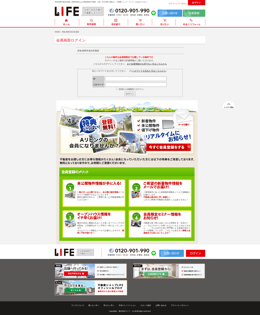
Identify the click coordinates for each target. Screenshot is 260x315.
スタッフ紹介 (145, 305)
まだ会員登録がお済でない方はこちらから (147, 64)
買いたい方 (140, 23)
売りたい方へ (109, 305)
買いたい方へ (93, 305)
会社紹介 (116, 23)
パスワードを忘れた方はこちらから (149, 71)
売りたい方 (164, 23)
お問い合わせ (161, 305)
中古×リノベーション (127, 305)
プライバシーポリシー (180, 305)
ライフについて (77, 305)
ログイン (130, 94)
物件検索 (91, 23)
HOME (67, 23)
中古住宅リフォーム (191, 23)
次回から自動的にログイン (131, 89)
